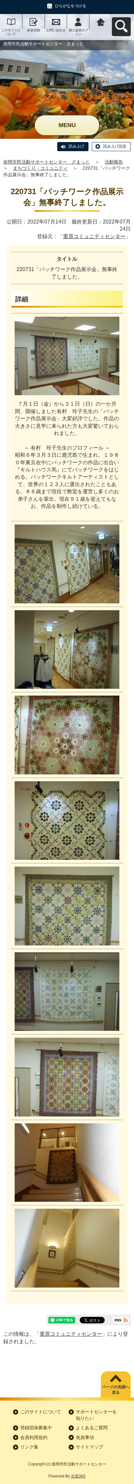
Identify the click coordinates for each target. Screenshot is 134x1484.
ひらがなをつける (70, 6)
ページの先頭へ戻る (115, 1390)
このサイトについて (11, 32)
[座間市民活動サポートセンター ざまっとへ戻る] (100, 21)
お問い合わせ (56, 30)
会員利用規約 (33, 1437)
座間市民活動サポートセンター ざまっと (46, 162)
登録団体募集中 (36, 1427)
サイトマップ (89, 1446)
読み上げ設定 (115, 146)
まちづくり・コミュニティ (40, 168)
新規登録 (33, 30)
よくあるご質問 (92, 1427)
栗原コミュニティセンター (94, 236)
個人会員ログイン (78, 32)
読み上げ (76, 146)
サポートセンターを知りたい (96, 1415)
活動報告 (114, 162)
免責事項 (85, 1437)
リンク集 (29, 1446)
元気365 (78, 1476)
